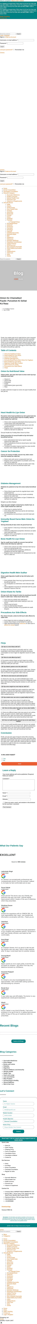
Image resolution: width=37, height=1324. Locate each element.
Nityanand (10, 239)
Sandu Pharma (11, 243)
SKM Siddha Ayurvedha (14, 248)
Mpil (8, 236)
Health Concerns (12, 196)
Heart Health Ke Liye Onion (12, 355)
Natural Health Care (13, 198)
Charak (9, 215)
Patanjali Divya (15, 222)
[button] (13, 748)
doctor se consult (9, 625)
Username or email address (9, 40)
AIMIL (8, 204)
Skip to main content (17, 0)
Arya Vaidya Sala (12, 209)
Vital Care (10, 253)
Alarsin (9, 206)
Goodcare (10, 226)
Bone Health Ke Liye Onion (12, 361)
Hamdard (10, 228)
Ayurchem (10, 212)
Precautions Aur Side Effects (13, 366)
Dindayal (9, 218)
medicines (22, 623)
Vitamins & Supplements (14, 201)
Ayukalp (9, 210)
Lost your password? (6, 49)
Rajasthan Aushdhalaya (14, 242)
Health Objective (8, 1118)
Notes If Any (6, 1124)
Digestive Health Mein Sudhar (13, 363)
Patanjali (9, 220)
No (4, 760)
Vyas (8, 254)
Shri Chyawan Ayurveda (14, 246)
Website (5, 799)
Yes (4, 758)
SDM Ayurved (11, 245)
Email (5, 796)
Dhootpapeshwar (12, 223)
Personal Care (11, 199)
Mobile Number (7, 1113)
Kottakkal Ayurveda (13, 232)
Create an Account (10, 37)
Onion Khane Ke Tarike (11, 364)
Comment (6, 778)
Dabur (9, 217)
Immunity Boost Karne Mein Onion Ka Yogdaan (18, 360)
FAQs (6, 368)
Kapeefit (9, 231)
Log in (2, 46)
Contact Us (3, 18)
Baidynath (10, 214)
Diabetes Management (11, 358)
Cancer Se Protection (10, 357)
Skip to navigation (5, 0)
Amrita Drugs (11, 207)
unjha (8, 249)
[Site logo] (13, 32)
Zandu (9, 256)
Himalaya (10, 229)
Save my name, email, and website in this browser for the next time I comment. (19, 803)
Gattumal (9, 225)
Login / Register (8, 1314)
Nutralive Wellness (12, 240)
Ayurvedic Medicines (13, 195)
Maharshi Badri (11, 234)
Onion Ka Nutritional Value (12, 354)
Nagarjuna (10, 237)
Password (3, 43)
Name (5, 793)
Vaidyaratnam (11, 251)
